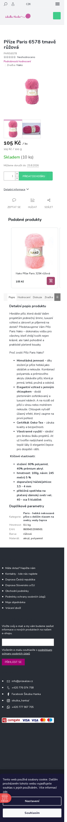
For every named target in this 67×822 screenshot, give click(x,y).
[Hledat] (5, 4)
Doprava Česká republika (20, 579)
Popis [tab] (12, 297)
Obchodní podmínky (17, 591)
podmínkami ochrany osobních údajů (27, 651)
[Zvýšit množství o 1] (17, 174)
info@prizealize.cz (22, 681)
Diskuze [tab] (37, 297)
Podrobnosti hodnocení (17, 61)
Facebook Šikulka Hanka (26, 694)
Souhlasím (32, 813)
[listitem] (34, 258)
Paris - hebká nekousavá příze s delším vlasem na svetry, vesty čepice (38, 516)
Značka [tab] (49, 297)
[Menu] (57, 4)
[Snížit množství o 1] (17, 178)
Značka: (15, 65)
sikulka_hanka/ (20, 700)
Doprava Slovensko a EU (20, 585)
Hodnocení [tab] (24, 297)
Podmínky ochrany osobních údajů (25, 596)
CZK (28, 4)
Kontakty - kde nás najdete (21, 574)
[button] (7, 258)
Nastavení (32, 801)
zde (5, 792)
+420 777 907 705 (23, 707)
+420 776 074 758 (23, 687)
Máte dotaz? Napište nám (20, 568)
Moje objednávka (15, 602)
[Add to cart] (51, 281)
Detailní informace (14, 189)
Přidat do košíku (34, 176)
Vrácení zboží (13, 608)
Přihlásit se (13, 662)
